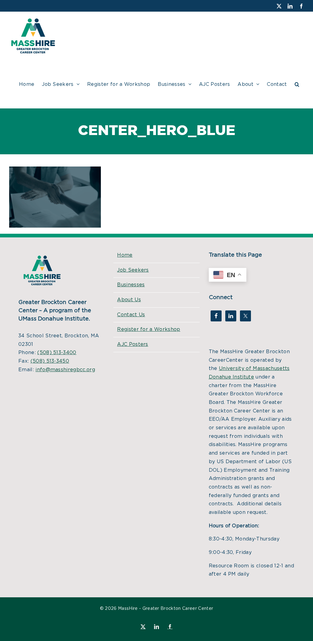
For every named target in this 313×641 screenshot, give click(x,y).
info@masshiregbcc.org (65, 369)
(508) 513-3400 (56, 352)
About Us (129, 299)
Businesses (131, 284)
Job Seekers (133, 270)
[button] (297, 83)
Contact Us (131, 314)
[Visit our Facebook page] (216, 315)
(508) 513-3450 (50, 361)
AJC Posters (132, 344)
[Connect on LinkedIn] (230, 315)
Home (124, 255)
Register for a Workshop (148, 329)
